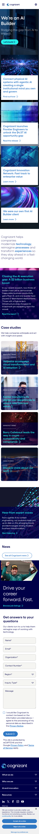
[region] (19, 820)
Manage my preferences (19, 832)
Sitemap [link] (5, 806)
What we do (7, 775)
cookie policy (6, 816)
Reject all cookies (20, 827)
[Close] (36, 809)
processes (22, 247)
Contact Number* (13, 666)
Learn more (8, 181)
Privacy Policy (17, 745)
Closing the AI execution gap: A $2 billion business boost (18, 279)
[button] (3, 4)
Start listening (8, 533)
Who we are (7, 781)
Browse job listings (11, 606)
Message (9, 691)
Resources (7, 795)
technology (23, 244)
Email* (8, 649)
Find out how (9, 96)
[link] (13, 4)
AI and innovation (10, 788)
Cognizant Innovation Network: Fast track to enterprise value (16, 173)
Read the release (10, 141)
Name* (8, 640)
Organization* (11, 657)
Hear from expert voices (17, 512)
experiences (23, 251)
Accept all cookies (19, 821)
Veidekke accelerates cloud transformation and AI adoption (19, 364)
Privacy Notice (16, 726)
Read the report (9, 314)
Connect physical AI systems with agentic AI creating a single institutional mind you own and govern (19, 85)
